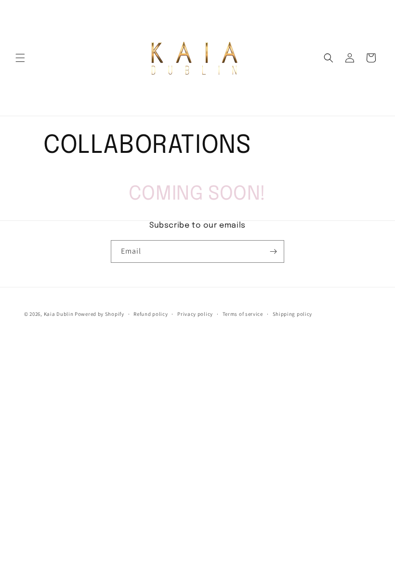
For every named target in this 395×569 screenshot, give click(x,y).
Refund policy (150, 314)
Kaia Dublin (59, 314)
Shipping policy (293, 314)
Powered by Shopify (99, 314)
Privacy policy (195, 314)
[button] (20, 57)
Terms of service (243, 314)
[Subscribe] (273, 251)
